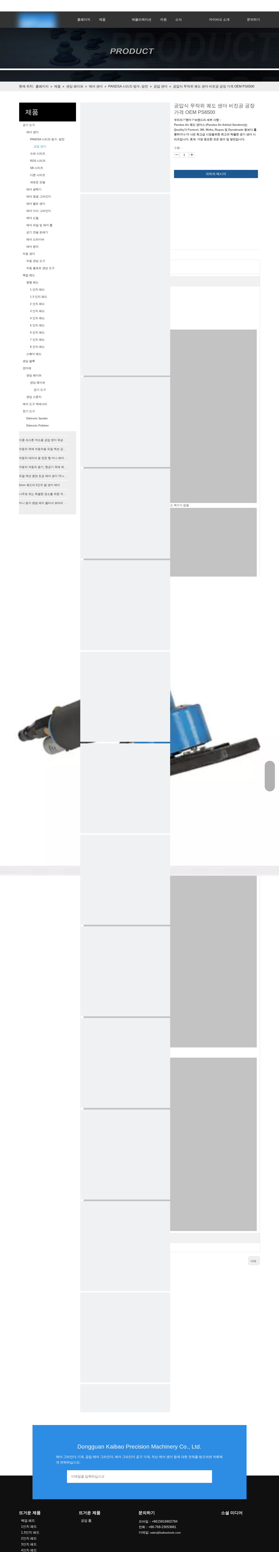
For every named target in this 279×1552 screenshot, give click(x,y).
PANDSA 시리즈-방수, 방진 (47, 139)
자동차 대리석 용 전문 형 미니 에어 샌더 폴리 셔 (43, 458)
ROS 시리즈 (38, 160)
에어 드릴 (32, 218)
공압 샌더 (40, 146)
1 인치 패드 (37, 289)
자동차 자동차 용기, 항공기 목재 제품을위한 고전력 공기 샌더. (43, 467)
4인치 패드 (29, 1550)
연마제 (27, 368)
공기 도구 (29, 125)
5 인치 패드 (37, 325)
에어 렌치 (32, 246)
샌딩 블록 (29, 361)
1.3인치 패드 (30, 1532)
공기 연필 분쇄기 (37, 232)
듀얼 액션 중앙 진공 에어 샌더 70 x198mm (43, 476)
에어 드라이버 (35, 239)
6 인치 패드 (37, 332)
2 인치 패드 (37, 303)
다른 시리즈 (37, 175)
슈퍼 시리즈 (37, 153)
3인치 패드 (29, 1544)
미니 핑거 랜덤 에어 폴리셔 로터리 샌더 (43, 503)
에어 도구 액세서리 (35, 404)
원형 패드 (32, 282)
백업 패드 (29, 275)
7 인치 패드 (37, 339)
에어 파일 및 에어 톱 (39, 225)
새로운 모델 (37, 182)
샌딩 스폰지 (33, 396)
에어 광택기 (33, 189)
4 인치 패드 (37, 318)
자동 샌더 (29, 253)
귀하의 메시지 (216, 174)
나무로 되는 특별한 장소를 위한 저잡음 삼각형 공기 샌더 (43, 494)
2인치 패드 (29, 1538)
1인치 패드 (29, 1526)
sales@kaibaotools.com (73, 5)
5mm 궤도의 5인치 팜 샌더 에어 (39, 485)
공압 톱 (86, 1520)
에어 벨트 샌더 (35, 203)
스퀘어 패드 (33, 354)
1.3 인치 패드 (38, 296)
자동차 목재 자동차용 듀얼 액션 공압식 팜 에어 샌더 (43, 449)
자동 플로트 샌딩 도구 (40, 268)
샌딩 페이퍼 (33, 375)
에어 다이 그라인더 (38, 210)
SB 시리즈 (36, 167)
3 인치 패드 (37, 311)
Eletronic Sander (37, 418)
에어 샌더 (32, 132)
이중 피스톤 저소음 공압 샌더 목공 (41, 440)
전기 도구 (29, 411)
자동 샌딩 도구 (35, 261)
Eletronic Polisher (37, 425)
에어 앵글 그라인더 (38, 196)
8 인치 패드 (37, 346)
